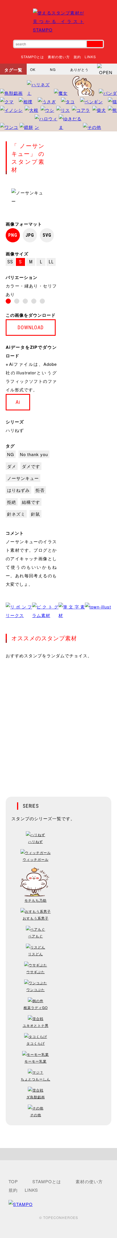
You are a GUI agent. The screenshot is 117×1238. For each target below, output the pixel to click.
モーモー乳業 (35, 1061)
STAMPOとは (32, 56)
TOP (13, 1181)
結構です (31, 502)
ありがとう (79, 69)
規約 (77, 56)
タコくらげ (35, 1043)
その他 (35, 1114)
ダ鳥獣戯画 (35, 1096)
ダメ (11, 466)
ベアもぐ (35, 935)
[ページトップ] (58, 1154)
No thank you (34, 454)
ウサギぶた (35, 971)
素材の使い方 (59, 56)
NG (53, 69)
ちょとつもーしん (35, 1079)
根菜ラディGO (36, 1007)
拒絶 (11, 502)
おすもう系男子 (36, 918)
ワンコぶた (35, 989)
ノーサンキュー (23, 478)
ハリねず (15, 430)
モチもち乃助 (35, 900)
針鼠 (35, 514)
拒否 (40, 490)
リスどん (35, 953)
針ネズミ (16, 514)
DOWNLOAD (31, 327)
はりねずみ (18, 490)
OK (32, 69)
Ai (18, 402)
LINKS (90, 56)
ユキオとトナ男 (36, 1025)
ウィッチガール (36, 859)
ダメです (31, 466)
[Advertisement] (58, 724)
